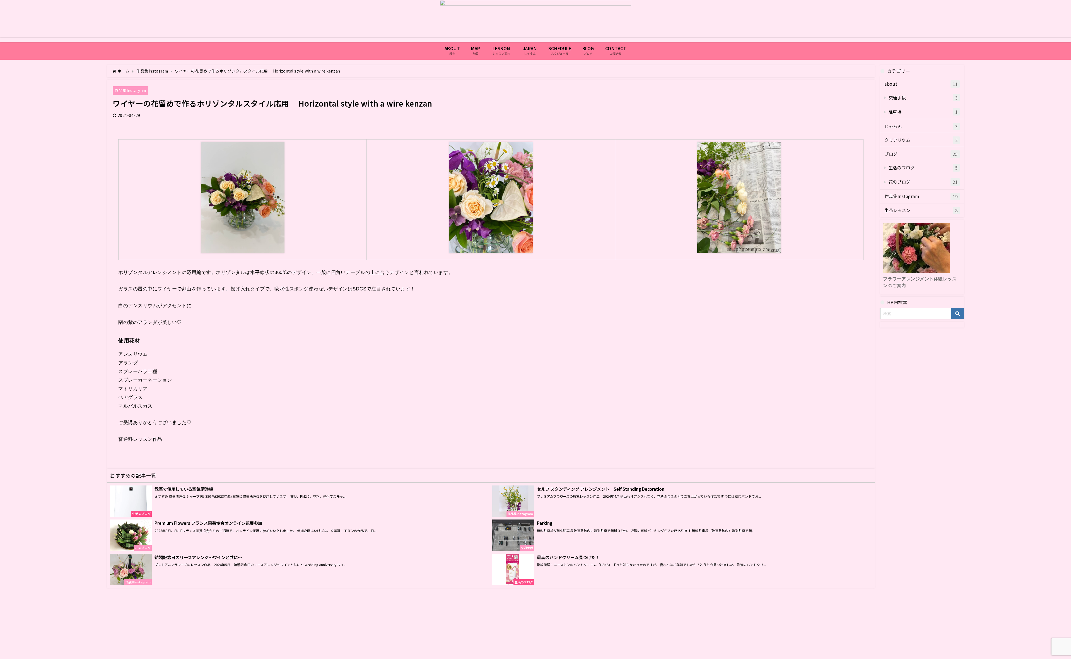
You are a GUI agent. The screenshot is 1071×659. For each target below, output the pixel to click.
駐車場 (923, 112)
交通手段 (923, 97)
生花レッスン (920, 210)
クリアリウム (920, 140)
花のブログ (923, 182)
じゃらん (920, 126)
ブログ (920, 154)
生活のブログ (923, 167)
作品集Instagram (130, 90)
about (920, 84)
